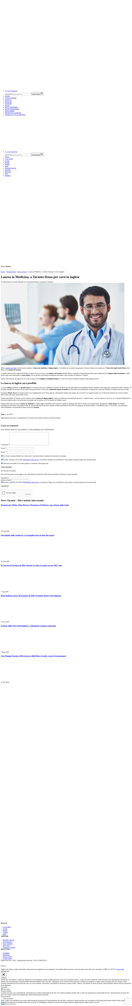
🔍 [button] (11, 91)
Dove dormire (7, 942)
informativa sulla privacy (31, 460)
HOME (7, 96)
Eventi (7, 161)
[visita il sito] (26, 736)
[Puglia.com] (37, 148)
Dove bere (6, 945)
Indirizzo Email (6, 480)
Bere (6, 174)
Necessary (6, 989)
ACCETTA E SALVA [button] (8, 1004)
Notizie (7, 164)
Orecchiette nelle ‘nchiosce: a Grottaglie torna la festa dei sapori (27, 535)
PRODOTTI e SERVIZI (13, 113)
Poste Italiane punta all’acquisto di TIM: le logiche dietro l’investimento (31, 596)
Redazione (6, 955)
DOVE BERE (9, 111)
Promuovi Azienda (9, 947)
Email (3, 452)
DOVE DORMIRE (11, 107)
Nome (3, 448)
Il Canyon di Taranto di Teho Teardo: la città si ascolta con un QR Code (31, 565)
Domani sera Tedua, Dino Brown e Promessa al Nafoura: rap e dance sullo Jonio (35, 505)
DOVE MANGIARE (12, 109)
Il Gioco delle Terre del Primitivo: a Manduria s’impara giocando (28, 626)
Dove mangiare (8, 944)
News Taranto (22, 272)
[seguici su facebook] (26, 844)
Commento (5, 444)
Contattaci (6, 953)
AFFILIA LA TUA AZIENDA (15, 115)
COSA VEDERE (10, 98)
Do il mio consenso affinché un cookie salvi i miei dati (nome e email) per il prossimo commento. (34, 456)
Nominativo (5, 478)
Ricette (7, 162)
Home (7, 157)
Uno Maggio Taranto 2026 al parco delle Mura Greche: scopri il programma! (33, 656)
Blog (6, 166)
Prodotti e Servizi (10, 168)
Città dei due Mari (10, 368)
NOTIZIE (8, 103)
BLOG (7, 105)
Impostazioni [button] (5, 971)
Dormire (7, 170)
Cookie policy (7, 958)
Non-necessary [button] (6, 996)
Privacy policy (7, 957)
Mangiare (8, 172)
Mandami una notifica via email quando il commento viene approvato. (26, 463)
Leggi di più (120, 969)
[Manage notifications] (2, 1003)
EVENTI (8, 100)
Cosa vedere (9, 159)
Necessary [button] (4, 987)
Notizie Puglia (11, 272)
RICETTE (8, 102)
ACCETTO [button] (112, 969)
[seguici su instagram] (26, 790)
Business (8, 175)
